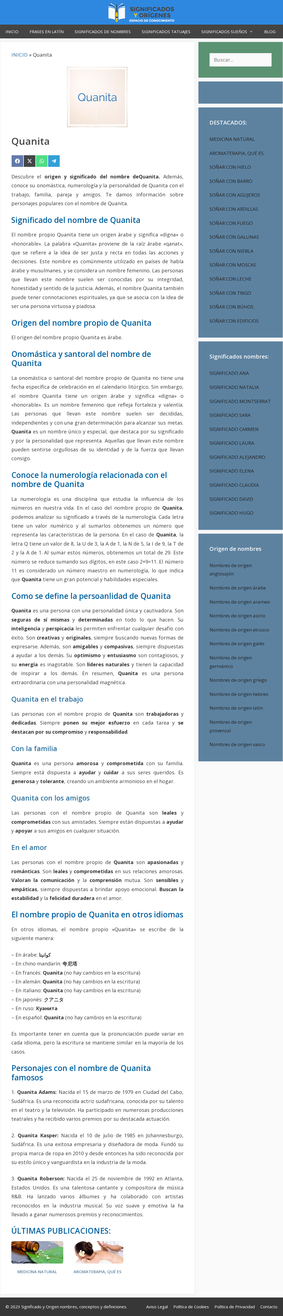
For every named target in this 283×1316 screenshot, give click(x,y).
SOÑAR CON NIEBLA (231, 251)
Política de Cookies (191, 1306)
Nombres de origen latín (236, 708)
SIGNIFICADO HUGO (231, 513)
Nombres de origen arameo (239, 602)
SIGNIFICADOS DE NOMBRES (103, 31)
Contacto (268, 1306)
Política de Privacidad (234, 1306)
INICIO (12, 31)
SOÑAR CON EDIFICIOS (234, 321)
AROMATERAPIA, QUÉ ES (97, 1271)
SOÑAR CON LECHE (230, 279)
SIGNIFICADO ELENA (231, 471)
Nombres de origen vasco (237, 744)
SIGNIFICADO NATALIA (234, 387)
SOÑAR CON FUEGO (231, 223)
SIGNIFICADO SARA (230, 415)
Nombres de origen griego (238, 680)
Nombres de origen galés (236, 643)
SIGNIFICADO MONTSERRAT (240, 401)
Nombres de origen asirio (237, 615)
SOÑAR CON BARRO (230, 181)
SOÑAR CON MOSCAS (232, 265)
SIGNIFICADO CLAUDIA (234, 485)
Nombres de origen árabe (237, 588)
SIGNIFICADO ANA (229, 373)
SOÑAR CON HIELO (230, 167)
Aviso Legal (157, 1306)
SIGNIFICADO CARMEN (234, 429)
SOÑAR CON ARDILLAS (233, 209)
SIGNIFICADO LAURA (231, 443)
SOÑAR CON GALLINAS (234, 237)
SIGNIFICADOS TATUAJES (166, 31)
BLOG (270, 31)
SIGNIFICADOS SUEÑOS (224, 31)
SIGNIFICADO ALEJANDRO (237, 457)
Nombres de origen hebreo (238, 694)
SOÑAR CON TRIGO (230, 293)
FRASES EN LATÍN (47, 31)
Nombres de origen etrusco (239, 630)
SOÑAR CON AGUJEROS (234, 195)
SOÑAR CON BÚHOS (231, 307)
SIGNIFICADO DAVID (231, 499)
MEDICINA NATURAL (37, 1271)
